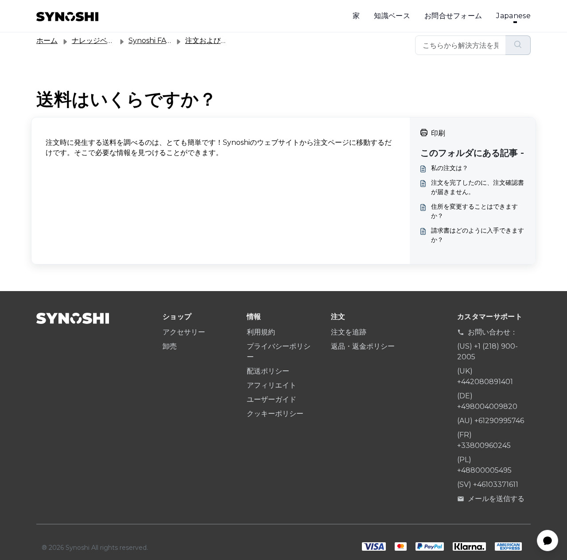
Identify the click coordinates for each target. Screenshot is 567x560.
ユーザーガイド (271, 399)
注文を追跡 (348, 332)
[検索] (518, 45)
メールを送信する (496, 498)
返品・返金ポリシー (363, 346)
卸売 (170, 346)
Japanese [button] (513, 16)
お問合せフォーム (453, 16)
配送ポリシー (268, 371)
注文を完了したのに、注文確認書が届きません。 (477, 187)
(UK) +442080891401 (485, 376)
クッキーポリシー (275, 413)
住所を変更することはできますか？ (474, 211)
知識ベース (392, 16)
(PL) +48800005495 (484, 464)
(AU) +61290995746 (490, 420)
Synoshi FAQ (150, 40)
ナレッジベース (96, 40)
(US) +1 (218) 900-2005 (487, 351)
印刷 (438, 133)
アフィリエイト (271, 385)
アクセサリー (184, 332)
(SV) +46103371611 (487, 484)
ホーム (47, 40)
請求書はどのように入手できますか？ (477, 235)
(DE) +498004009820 (487, 401)
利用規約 (261, 332)
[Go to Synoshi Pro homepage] (67, 16)
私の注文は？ (449, 168)
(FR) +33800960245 (484, 440)
